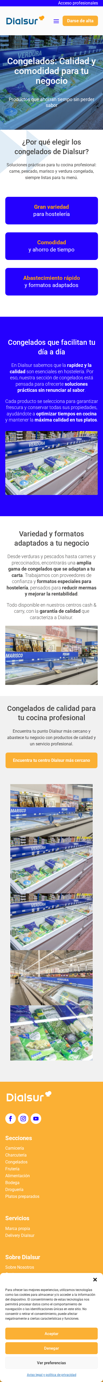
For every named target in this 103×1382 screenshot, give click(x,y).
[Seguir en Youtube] (36, 1118)
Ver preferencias (51, 1363)
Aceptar (51, 1333)
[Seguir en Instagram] (23, 1118)
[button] (95, 1279)
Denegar (51, 1348)
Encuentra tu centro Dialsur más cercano (51, 760)
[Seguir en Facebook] (10, 1118)
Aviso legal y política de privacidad (51, 1375)
